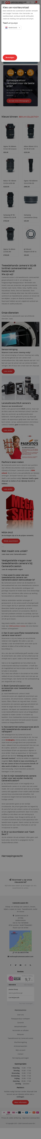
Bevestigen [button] (10, 57)
